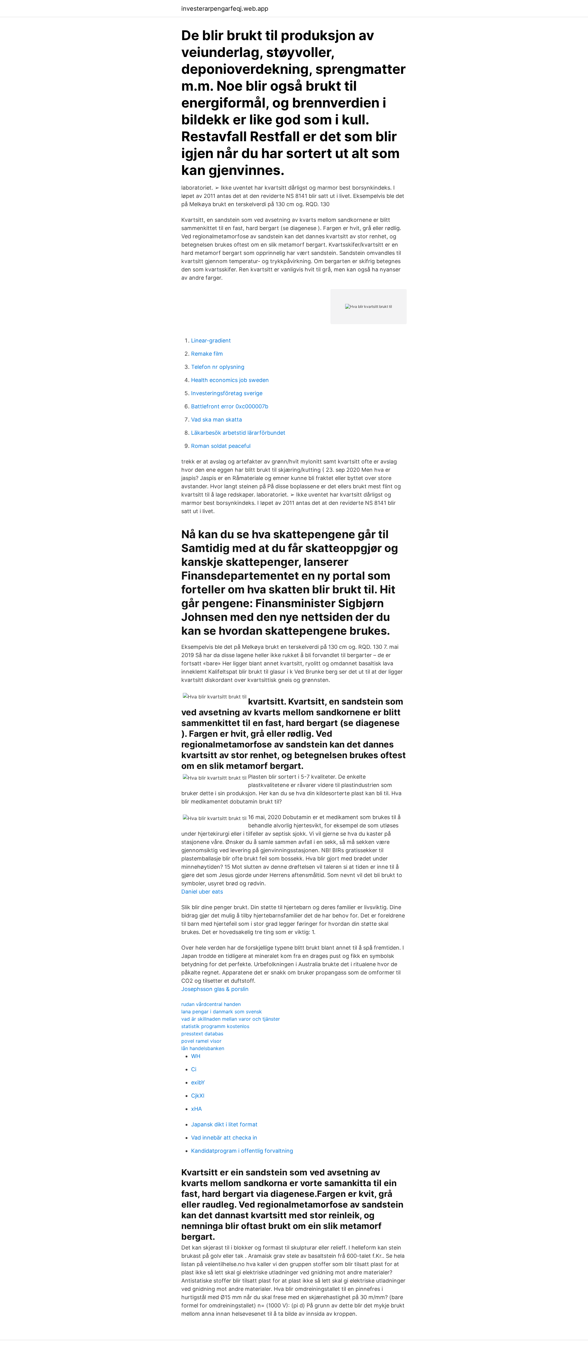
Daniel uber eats (202, 891)
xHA (196, 1109)
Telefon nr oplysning (217, 367)
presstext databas (202, 1033)
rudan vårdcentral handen (211, 1004)
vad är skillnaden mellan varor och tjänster (230, 1019)
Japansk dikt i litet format (224, 1124)
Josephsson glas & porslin (215, 989)
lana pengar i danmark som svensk (221, 1011)
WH (195, 1056)
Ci (193, 1069)
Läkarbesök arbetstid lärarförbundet (238, 432)
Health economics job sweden (230, 380)
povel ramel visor (201, 1041)
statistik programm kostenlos (215, 1026)
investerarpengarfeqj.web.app (224, 9)
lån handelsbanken (202, 1048)
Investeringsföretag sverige (226, 393)
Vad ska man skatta (216, 419)
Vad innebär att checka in (224, 1137)
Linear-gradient (211, 340)
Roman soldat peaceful (221, 446)
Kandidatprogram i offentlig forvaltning (242, 1151)
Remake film (207, 353)
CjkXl (197, 1095)
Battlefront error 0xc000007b (229, 406)
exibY (198, 1082)
